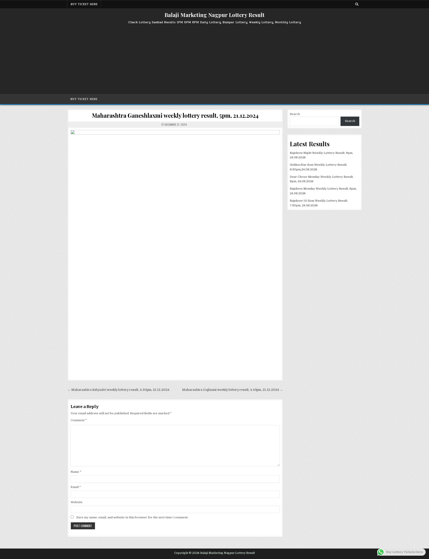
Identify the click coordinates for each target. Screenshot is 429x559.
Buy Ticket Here (84, 4)
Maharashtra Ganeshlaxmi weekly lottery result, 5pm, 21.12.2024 (175, 115)
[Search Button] (357, 4)
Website (76, 502)
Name (76, 471)
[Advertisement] (214, 57)
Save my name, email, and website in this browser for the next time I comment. (132, 517)
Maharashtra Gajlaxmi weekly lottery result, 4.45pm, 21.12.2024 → (232, 390)
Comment (79, 420)
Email (76, 487)
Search (295, 114)
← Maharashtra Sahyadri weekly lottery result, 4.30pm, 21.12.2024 (118, 390)
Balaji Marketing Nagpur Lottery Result (214, 14)
